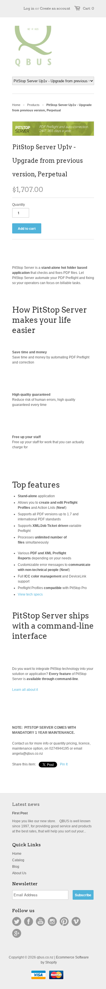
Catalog (18, 860)
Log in (28, 8)
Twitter (16, 921)
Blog (15, 867)
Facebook (28, 921)
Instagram (52, 921)
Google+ (16, 933)
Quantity (18, 205)
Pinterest (64, 921)
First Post (20, 813)
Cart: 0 (88, 8)
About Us (19, 873)
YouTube (40, 921)
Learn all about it (25, 690)
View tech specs (30, 594)
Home (16, 854)
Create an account (55, 8)
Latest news (26, 804)
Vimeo (76, 921)
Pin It (64, 764)
